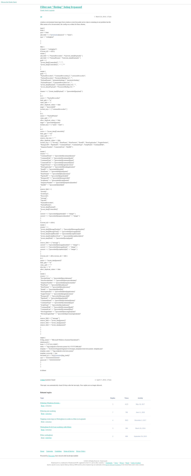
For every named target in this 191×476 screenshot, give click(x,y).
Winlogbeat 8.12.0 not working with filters (55, 427)
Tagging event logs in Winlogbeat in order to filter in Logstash (63, 419)
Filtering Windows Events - (50, 403)
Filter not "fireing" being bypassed (61, 6)
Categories (49, 451)
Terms (116, 463)
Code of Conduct (136, 463)
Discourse (51, 456)
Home (42, 451)
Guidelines (58, 451)
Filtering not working (48, 411)
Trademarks (109, 463)
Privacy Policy (80, 451)
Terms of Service (69, 451)
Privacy (122, 463)
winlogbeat (48, 405)
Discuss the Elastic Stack (9, 2)
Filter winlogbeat (46, 435)
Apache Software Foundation (113, 464)
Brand (127, 463)
